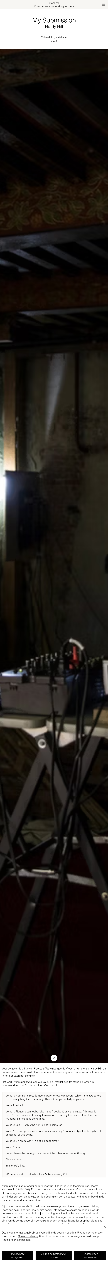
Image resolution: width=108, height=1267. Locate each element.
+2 (54, 1058)
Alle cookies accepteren (17, 1255)
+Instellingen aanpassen (90, 1255)
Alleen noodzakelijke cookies (53, 1255)
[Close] (105, 1227)
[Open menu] (103, 4)
